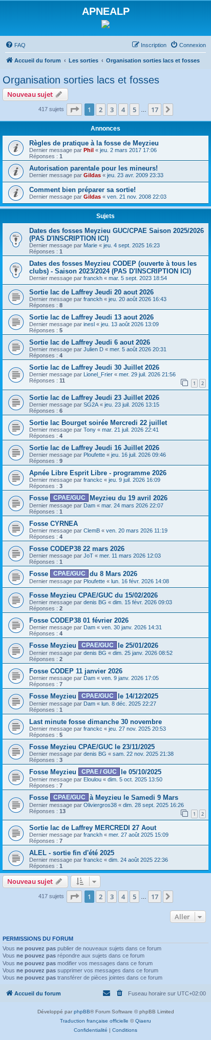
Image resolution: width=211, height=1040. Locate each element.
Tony (89, 430)
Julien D (93, 349)
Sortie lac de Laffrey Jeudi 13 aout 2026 (91, 317)
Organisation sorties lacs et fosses (81, 80)
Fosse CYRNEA (53, 523)
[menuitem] (15, 45)
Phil (88, 150)
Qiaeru (143, 1021)
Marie (90, 245)
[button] (74, 109)
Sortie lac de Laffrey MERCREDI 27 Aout (92, 828)
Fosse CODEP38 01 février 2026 (79, 620)
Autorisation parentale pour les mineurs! (93, 168)
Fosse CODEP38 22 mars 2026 (76, 549)
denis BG (95, 602)
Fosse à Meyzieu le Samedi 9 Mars (103, 797)
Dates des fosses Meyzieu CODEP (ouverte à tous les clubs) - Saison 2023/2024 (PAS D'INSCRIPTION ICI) (113, 267)
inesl (89, 324)
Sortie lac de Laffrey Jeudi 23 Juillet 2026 (94, 397)
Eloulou (92, 779)
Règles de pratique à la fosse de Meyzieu (94, 143)
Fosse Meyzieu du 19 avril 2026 (98, 498)
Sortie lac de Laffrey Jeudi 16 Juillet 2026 (94, 448)
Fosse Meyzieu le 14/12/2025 (93, 696)
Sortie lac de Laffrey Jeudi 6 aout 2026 (89, 342)
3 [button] (112, 109)
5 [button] (134, 109)
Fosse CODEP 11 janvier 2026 (75, 671)
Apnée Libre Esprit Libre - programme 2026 (97, 473)
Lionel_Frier (98, 374)
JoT (88, 556)
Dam (89, 505)
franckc (92, 480)
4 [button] (123, 109)
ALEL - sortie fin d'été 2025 (71, 853)
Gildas (92, 175)
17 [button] (154, 109)
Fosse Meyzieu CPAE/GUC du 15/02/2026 (93, 595)
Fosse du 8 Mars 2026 (83, 574)
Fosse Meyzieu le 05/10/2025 (95, 772)
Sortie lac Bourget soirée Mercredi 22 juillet (98, 423)
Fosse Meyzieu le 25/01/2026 (93, 645)
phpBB (82, 1011)
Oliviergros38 (100, 805)
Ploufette (94, 455)
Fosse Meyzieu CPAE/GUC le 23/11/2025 (92, 747)
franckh (92, 278)
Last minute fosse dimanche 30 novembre (95, 722)
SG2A (90, 404)
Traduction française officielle (94, 1021)
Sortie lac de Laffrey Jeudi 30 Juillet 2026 (94, 367)
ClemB (91, 530)
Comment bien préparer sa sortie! (82, 190)
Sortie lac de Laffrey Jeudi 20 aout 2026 (91, 292)
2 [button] (100, 109)
